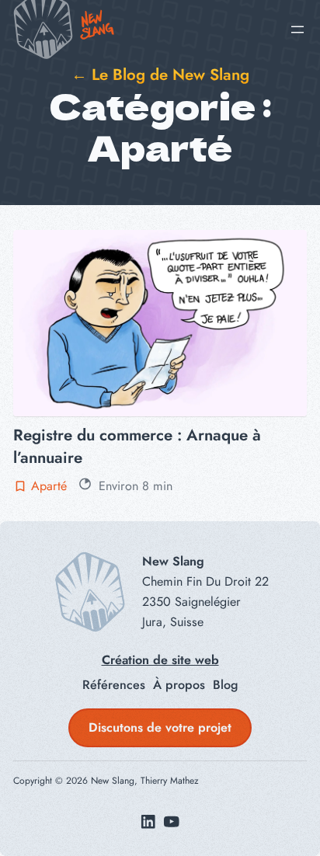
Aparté (49, 486)
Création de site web (160, 660)
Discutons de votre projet (160, 727)
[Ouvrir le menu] (297, 29)
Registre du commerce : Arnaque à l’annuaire (137, 446)
